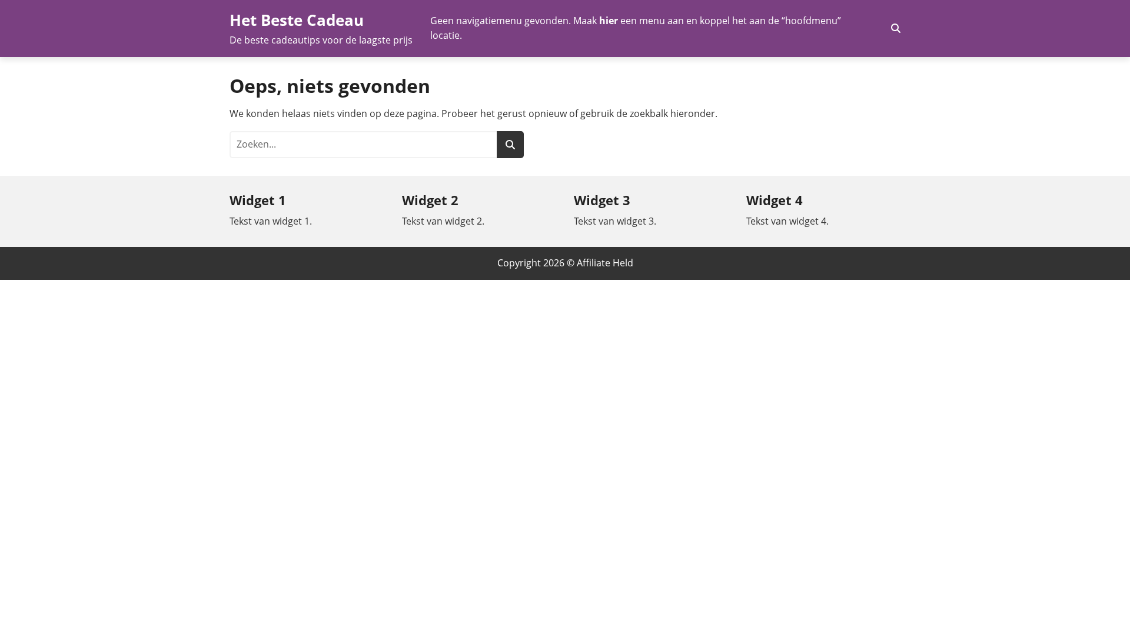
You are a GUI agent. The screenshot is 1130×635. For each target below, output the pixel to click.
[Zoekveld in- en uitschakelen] (895, 28)
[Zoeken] (510, 144)
